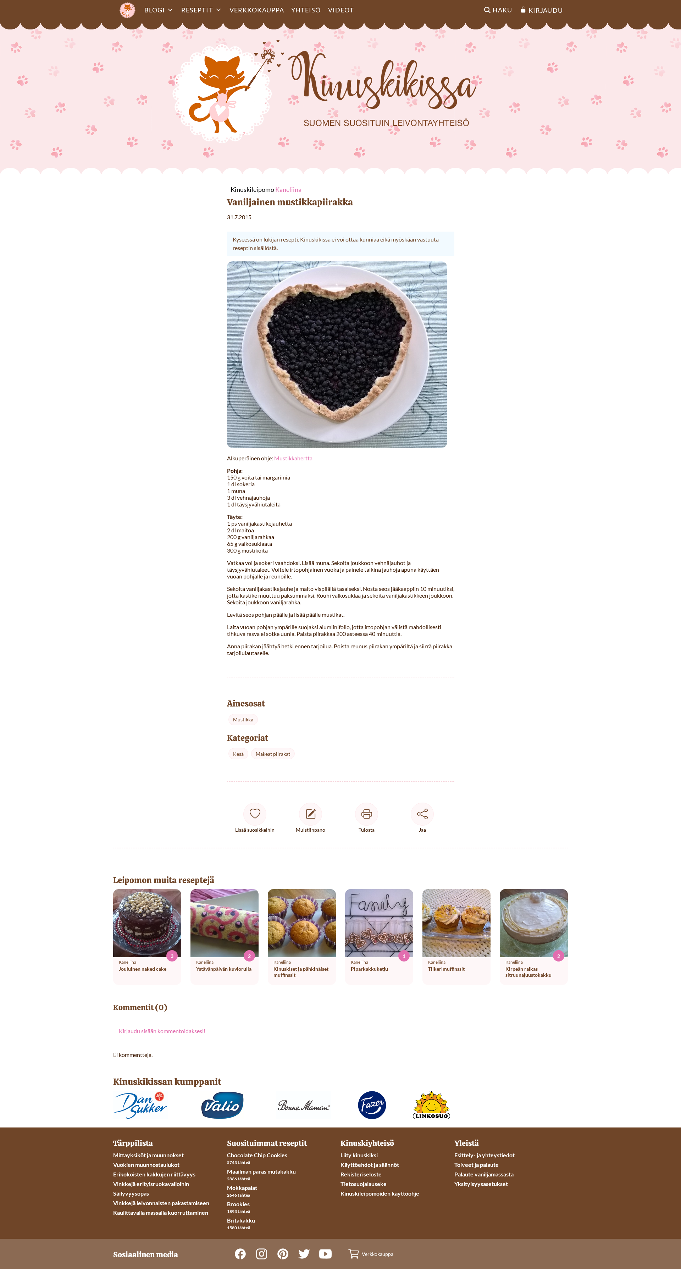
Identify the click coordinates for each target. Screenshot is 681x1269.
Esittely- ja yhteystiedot (484, 1155)
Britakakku (241, 1220)
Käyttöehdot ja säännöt (369, 1164)
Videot (341, 10)
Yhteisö (306, 10)
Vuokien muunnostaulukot (146, 1164)
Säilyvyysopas (131, 1193)
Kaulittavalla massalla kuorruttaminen (160, 1212)
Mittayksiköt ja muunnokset (148, 1155)
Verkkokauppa (256, 10)
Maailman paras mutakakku (261, 1171)
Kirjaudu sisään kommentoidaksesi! (162, 1030)
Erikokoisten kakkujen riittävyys (154, 1174)
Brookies (238, 1204)
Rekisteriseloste (361, 1174)
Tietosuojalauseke (363, 1183)
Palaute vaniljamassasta (484, 1174)
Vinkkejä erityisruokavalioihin (151, 1183)
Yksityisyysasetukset (481, 1183)
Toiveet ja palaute (476, 1164)
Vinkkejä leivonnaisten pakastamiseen (161, 1202)
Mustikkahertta (293, 458)
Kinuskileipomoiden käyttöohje (379, 1193)
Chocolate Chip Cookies (257, 1155)
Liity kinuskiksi (359, 1155)
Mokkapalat (242, 1187)
